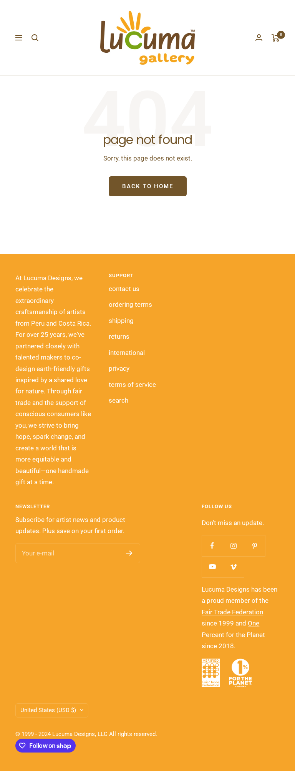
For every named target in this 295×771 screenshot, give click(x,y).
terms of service (132, 384)
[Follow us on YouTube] (212, 566)
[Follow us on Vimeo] (233, 566)
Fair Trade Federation (232, 612)
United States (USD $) (48, 710)
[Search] (34, 37)
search (118, 400)
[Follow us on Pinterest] (254, 545)
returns (119, 336)
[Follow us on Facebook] (212, 545)
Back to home (147, 186)
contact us (124, 289)
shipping (121, 320)
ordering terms (130, 304)
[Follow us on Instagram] (233, 545)
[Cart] (276, 38)
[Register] (129, 553)
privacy (119, 368)
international (127, 352)
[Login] (258, 37)
